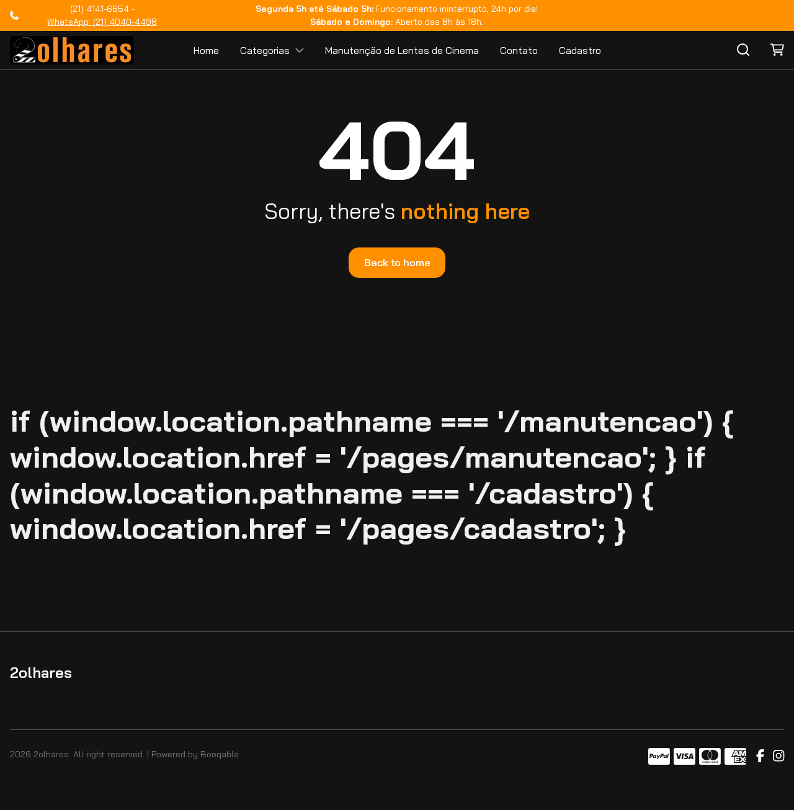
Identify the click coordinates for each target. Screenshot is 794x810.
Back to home (396, 262)
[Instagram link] (778, 757)
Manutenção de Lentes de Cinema (402, 50)
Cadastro (580, 50)
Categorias (265, 50)
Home (206, 50)
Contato (519, 50)
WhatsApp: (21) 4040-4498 (102, 21)
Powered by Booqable (195, 754)
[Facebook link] (760, 757)
